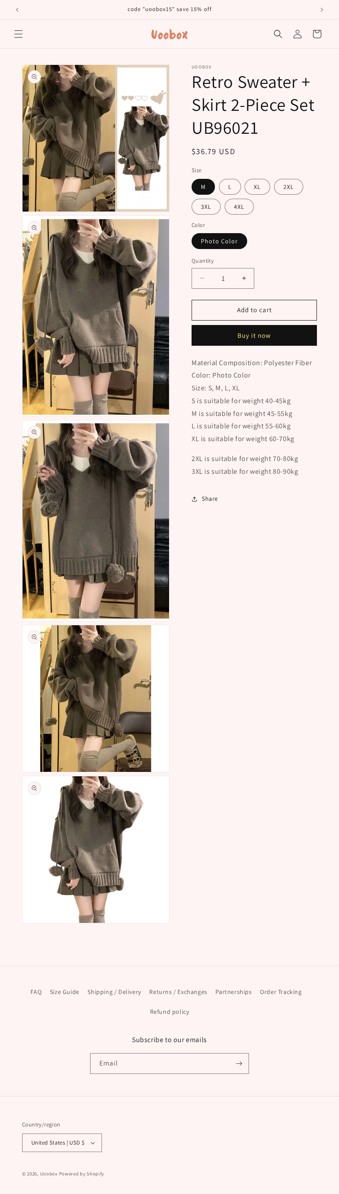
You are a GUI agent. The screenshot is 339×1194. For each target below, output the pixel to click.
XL (257, 187)
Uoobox (49, 1174)
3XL (206, 207)
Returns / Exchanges (178, 992)
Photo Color (219, 241)
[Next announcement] (321, 9)
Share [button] (210, 499)
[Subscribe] (239, 1063)
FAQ (35, 992)
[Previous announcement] (17, 9)
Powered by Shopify (82, 1174)
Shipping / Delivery (114, 992)
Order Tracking (280, 992)
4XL (239, 207)
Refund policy (169, 1012)
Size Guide (64, 992)
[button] (18, 34)
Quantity (203, 260)
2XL (288, 187)
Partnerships (233, 992)
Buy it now (254, 335)
